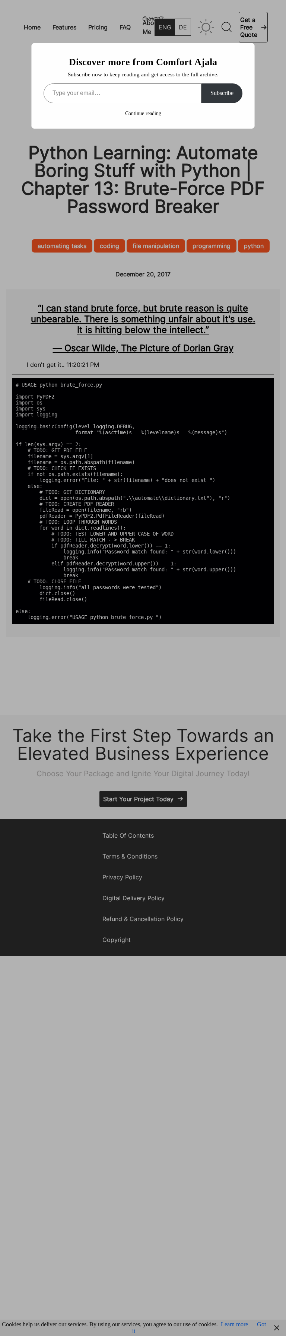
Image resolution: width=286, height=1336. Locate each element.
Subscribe (221, 93)
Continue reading (143, 113)
